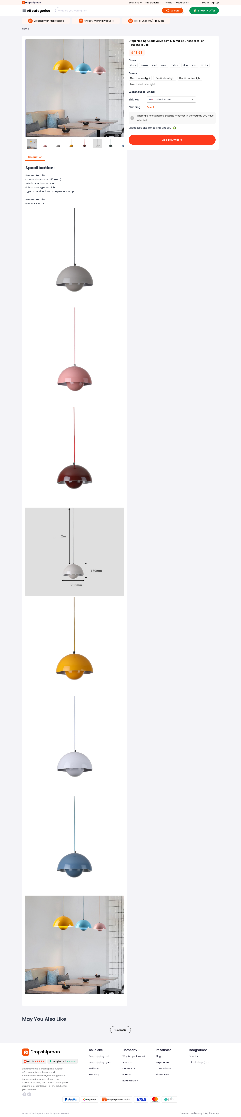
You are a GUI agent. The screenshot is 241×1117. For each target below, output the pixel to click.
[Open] (192, 99)
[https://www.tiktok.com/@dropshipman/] (24, 1094)
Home (25, 28)
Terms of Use (187, 1113)
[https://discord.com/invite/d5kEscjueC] (29, 1094)
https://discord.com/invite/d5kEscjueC (29, 1094)
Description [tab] (35, 157)
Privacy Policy (202, 1113)
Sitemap (214, 1113)
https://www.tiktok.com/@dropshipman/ (24, 1094)
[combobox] (166, 100)
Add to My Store (172, 139)
